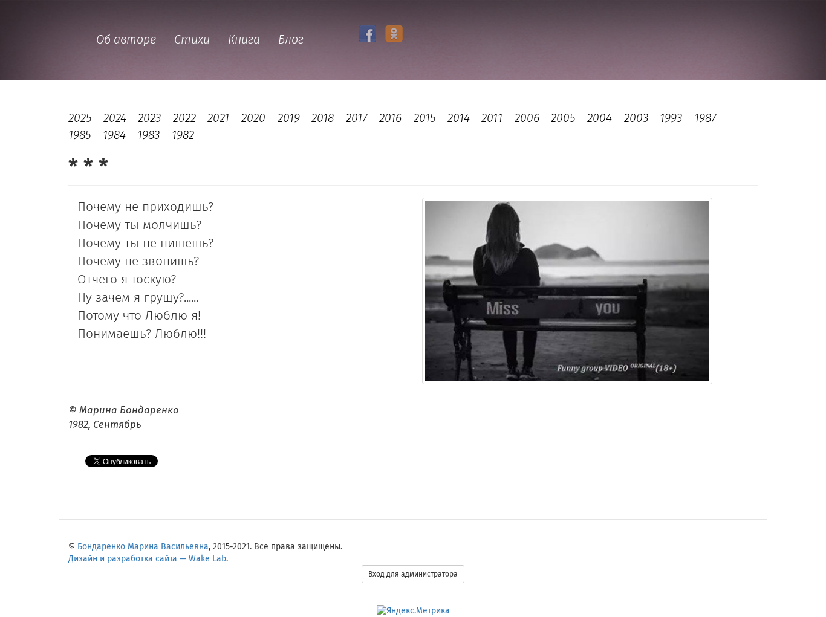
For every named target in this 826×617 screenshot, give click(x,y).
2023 (149, 118)
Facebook (367, 33)
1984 (114, 135)
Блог (291, 40)
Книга (244, 40)
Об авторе (126, 40)
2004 (599, 118)
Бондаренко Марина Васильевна (143, 546)
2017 (357, 118)
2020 (253, 118)
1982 (183, 135)
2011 (491, 118)
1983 (148, 135)
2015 (424, 118)
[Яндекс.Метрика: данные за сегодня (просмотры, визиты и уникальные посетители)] (413, 611)
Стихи (192, 40)
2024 (114, 118)
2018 (322, 118)
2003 (636, 118)
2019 (289, 118)
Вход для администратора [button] (413, 574)
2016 (390, 118)
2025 (79, 118)
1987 (705, 118)
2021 (218, 118)
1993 (671, 118)
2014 (458, 118)
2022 (184, 118)
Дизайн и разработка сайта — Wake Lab (147, 559)
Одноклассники (394, 33)
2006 (527, 118)
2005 (563, 118)
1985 (79, 135)
